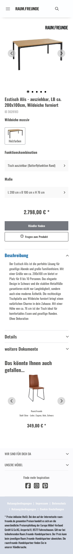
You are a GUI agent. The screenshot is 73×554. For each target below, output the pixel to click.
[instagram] (36, 485)
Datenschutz (59, 503)
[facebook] (28, 485)
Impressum (42, 503)
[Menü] (8, 9)
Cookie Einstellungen (52, 509)
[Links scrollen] (12, 53)
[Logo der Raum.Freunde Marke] (27, 8)
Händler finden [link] (36, 226)
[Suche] (57, 9)
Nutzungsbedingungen (19, 503)
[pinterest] (45, 485)
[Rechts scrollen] (61, 53)
